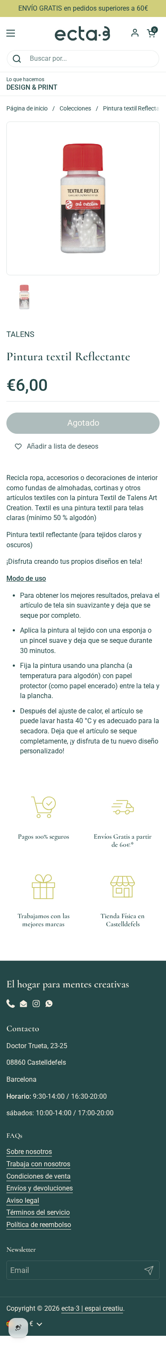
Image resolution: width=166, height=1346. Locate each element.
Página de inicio (27, 108)
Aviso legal (22, 1200)
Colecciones (75, 108)
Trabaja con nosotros (38, 1164)
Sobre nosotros (29, 1152)
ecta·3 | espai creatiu (92, 1308)
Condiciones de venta (38, 1176)
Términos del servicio (38, 1212)
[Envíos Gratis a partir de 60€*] (122, 807)
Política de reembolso (38, 1225)
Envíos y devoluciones (39, 1188)
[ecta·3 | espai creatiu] (83, 33)
